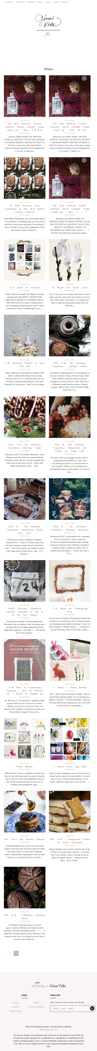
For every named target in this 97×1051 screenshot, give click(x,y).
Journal (56, 2)
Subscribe (16, 1007)
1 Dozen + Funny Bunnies (70, 687)
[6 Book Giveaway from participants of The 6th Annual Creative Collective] (24, 178)
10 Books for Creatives (24, 287)
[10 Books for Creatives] (24, 260)
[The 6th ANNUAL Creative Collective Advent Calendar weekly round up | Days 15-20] (24, 96)
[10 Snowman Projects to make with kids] (24, 335)
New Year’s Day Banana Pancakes (24, 839)
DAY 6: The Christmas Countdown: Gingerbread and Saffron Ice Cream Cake (69, 447)
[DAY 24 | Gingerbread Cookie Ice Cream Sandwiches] (69, 811)
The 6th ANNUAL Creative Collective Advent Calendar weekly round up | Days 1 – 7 (70, 208)
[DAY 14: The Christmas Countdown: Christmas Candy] (24, 417)
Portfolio (64, 2)
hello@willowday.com (48, 1029)
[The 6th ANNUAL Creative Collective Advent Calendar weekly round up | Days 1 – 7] (69, 178)
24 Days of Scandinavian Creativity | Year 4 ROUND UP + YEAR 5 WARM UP (25, 690)
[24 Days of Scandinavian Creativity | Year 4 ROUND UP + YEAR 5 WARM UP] (24, 660)
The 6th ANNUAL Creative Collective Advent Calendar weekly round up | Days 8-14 (70, 126)
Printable (31, 2)
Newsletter (9, 2)
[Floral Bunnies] (24, 739)
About (39, 2)
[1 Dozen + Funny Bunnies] (69, 660)
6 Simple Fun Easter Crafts (70, 287)
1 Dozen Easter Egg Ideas (70, 766)
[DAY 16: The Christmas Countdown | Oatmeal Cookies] (69, 335)
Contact (47, 2)
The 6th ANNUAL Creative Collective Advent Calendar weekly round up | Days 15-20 (24, 126)
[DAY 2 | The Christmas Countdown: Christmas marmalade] (69, 499)
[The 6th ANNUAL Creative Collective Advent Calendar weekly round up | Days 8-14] (69, 96)
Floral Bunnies (25, 766)
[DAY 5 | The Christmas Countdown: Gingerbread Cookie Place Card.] (24, 499)
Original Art (20, 2)
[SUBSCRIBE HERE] (92, 1008)
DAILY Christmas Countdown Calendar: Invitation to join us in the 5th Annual (24, 611)
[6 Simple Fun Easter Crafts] (69, 260)
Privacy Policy (16, 1011)
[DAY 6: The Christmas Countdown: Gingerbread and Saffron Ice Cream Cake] (69, 417)
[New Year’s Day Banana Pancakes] (24, 811)
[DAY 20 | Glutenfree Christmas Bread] (24, 887)
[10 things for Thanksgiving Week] (69, 581)
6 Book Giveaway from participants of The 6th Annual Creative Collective (24, 208)
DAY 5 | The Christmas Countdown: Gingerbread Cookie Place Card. (25, 529)
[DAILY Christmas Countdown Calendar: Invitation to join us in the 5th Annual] (24, 581)
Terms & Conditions (36, 1007)
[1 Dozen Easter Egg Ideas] (69, 739)
